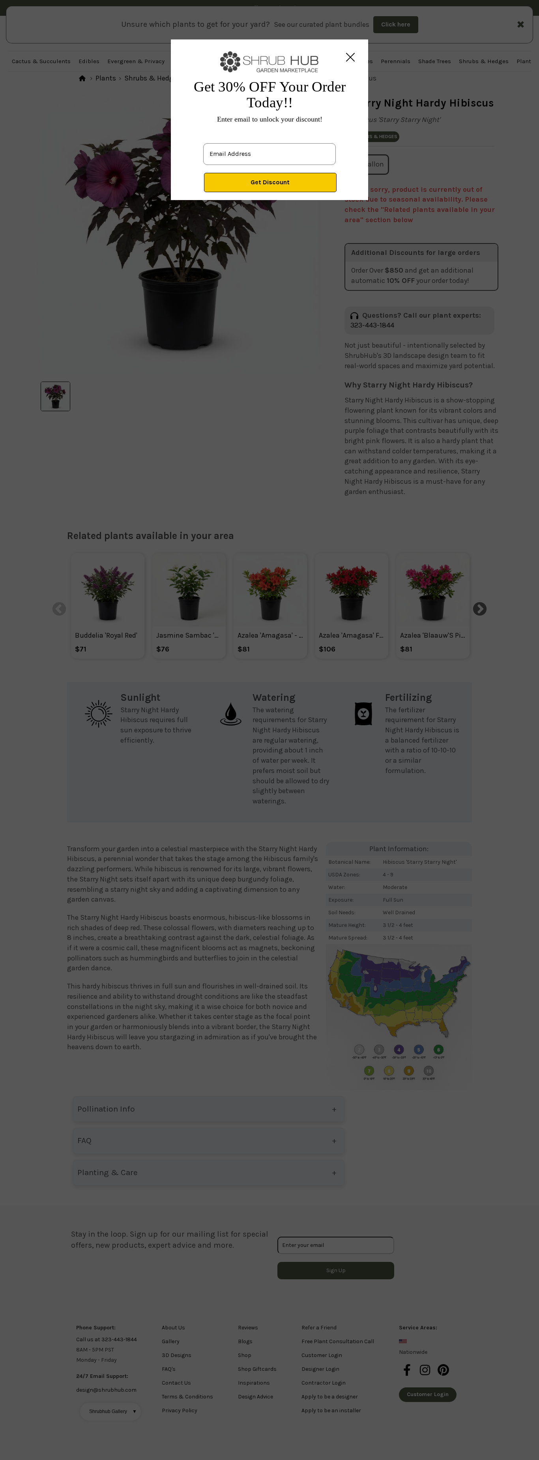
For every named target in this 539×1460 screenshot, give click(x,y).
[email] (269, 147)
